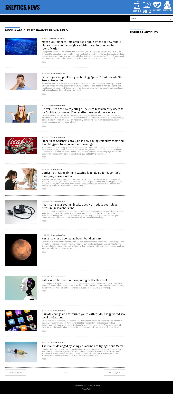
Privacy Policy (86, 389)
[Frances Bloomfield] (22, 10)
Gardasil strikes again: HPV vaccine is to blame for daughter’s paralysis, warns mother (81, 174)
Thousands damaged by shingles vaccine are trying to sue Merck (82, 346)
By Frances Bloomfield (58, 38)
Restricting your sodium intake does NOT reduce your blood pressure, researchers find (80, 206)
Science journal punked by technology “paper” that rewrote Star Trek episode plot (83, 78)
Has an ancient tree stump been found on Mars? (72, 238)
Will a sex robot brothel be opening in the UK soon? (74, 280)
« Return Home (16, 372)
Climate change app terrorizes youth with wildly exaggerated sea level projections (83, 315)
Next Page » (114, 372)
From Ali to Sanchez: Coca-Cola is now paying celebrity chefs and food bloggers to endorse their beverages (83, 142)
